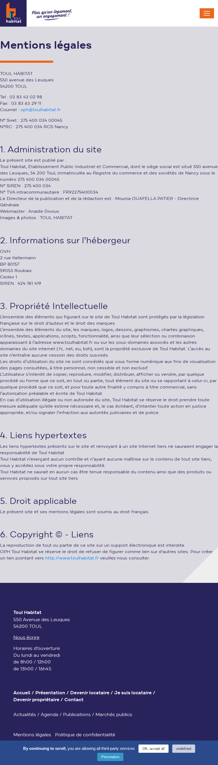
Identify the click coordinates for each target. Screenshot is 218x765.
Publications (77, 715)
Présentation (50, 693)
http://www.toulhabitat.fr (72, 558)
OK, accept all (153, 749)
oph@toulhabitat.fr (40, 110)
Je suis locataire (133, 693)
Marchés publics (113, 715)
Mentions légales (32, 735)
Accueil (21, 693)
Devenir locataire (89, 693)
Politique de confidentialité (85, 735)
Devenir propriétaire (36, 700)
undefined (183, 749)
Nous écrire (26, 637)
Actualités (24, 715)
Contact (73, 700)
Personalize (110, 757)
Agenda (49, 715)
